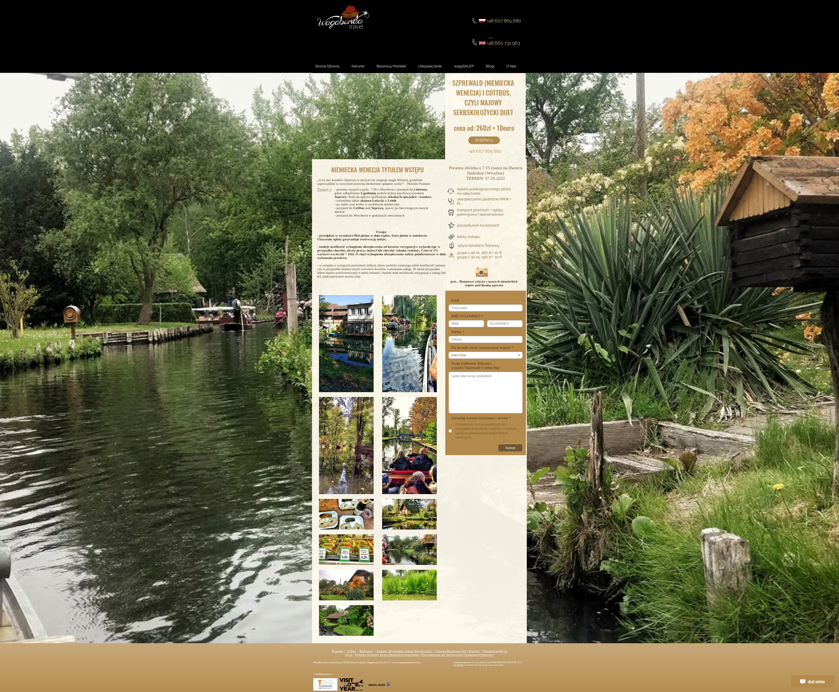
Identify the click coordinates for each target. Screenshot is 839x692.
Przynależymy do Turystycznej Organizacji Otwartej (457, 655)
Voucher (474, 651)
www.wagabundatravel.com (406, 662)
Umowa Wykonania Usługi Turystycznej (405, 651)
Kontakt (338, 651)
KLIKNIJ (459, 665)
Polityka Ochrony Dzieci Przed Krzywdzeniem (387, 655)
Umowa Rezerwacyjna (450, 651)
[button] (494, 66)
